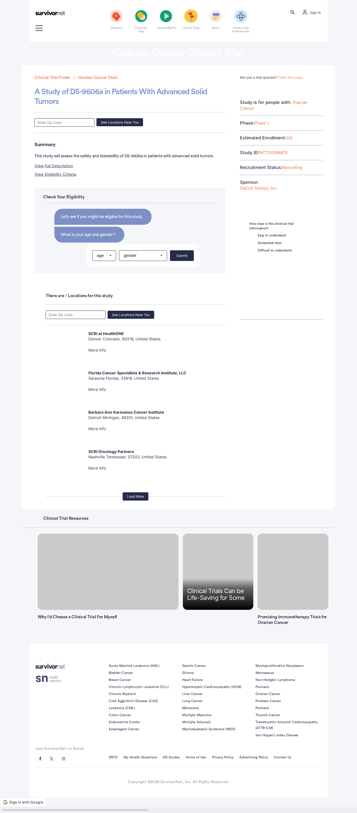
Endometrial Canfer (124, 722)
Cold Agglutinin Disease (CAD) (133, 701)
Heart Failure (192, 680)
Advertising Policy (253, 757)
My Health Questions (140, 757)
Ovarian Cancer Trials (98, 77)
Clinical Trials (190, 27)
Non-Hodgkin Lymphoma (275, 680)
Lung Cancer (192, 701)
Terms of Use (196, 757)
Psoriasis (262, 687)
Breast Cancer (120, 680)
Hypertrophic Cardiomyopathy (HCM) (212, 687)
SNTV (113, 757)
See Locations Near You (120, 122)
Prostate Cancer (268, 701)
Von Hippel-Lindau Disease (276, 735)
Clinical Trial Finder (52, 77)
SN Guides (171, 757)
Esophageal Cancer (124, 729)
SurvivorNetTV (166, 27)
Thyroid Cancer (267, 715)
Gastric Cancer (194, 666)
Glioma (188, 673)
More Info (97, 350)
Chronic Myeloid (122, 694)
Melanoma (190, 708)
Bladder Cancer (121, 673)
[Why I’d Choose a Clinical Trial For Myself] (108, 572)
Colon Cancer (120, 715)
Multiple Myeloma (196, 715)
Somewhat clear (270, 243)
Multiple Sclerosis (196, 722)
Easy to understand (272, 235)
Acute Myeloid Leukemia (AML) (134, 666)
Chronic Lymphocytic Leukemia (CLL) (139, 687)
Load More (135, 496)
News (216, 27)
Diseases (116, 27)
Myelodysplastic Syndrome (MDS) (208, 729)
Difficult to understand (274, 250)
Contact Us (282, 757)
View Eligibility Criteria (55, 174)
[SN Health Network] (50, 678)
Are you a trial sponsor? (272, 77)
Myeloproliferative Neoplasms (279, 666)
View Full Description (53, 165)
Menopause (264, 673)
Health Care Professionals (240, 29)
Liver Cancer (192, 694)
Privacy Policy (223, 757)
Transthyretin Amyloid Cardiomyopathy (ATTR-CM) (286, 725)
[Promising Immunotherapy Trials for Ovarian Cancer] (293, 572)
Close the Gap (141, 29)
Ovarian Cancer (267, 694)
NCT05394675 (273, 153)
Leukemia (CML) (122, 708)
